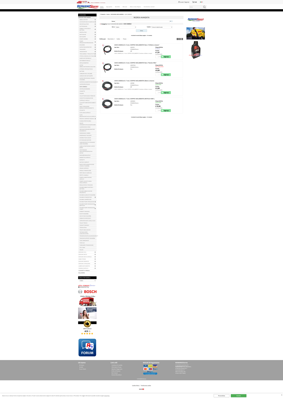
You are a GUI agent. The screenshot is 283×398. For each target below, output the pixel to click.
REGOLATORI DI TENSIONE (86, 185)
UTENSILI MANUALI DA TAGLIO (87, 56)
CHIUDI (281, 395)
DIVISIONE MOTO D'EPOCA (85, 256)
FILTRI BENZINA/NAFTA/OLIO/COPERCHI (88, 115)
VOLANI (81, 249)
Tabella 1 (149, 27)
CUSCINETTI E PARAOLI (84, 270)
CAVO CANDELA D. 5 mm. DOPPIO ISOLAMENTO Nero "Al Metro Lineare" (136, 45)
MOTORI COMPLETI (84, 162)
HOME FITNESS (82, 259)
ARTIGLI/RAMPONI (84, 63)
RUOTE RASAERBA (84, 213)
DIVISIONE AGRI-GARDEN (84, 17)
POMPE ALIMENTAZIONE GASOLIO (86, 178)
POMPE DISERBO (84, 39)
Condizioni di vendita (117, 365)
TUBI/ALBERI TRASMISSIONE (86, 245)
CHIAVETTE (82, 91)
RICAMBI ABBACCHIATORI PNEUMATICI (86, 191)
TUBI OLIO (82, 243)
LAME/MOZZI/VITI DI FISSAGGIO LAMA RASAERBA (87, 143)
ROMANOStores (134, 49)
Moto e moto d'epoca (135, 6)
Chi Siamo (81, 365)
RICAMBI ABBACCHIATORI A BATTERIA (86, 188)
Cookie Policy (107, 395)
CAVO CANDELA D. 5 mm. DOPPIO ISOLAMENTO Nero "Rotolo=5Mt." (135, 63)
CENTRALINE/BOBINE (85, 89)
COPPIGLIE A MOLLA (84, 100)
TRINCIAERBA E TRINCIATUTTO (87, 54)
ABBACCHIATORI (84, 19)
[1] (158, 110)
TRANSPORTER (83, 51)
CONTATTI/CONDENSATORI (86, 98)
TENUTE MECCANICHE (85, 230)
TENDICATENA (83, 227)
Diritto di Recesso (116, 371)
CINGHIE (82, 93)
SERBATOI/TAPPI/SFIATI (85, 218)
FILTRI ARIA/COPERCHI (85, 112)
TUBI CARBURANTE (84, 240)
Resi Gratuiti (115, 373)
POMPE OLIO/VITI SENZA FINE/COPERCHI (86, 182)
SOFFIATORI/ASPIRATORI (86, 47)
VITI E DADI (82, 247)
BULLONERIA (81, 273)
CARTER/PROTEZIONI (85, 84)
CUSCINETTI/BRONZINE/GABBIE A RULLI (88, 103)
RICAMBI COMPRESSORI (85, 199)
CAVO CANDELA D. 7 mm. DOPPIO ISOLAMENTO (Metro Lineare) (134, 81)
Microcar (125, 6)
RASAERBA (82, 45)
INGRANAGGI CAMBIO (85, 133)
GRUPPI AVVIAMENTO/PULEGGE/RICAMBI (88, 124)
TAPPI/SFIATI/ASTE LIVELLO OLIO (87, 220)
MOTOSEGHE (83, 34)
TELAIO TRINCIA (83, 223)
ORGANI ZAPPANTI (84, 168)
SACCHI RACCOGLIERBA (85, 216)
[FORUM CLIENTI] (87, 356)
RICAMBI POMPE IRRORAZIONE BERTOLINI (87, 204)
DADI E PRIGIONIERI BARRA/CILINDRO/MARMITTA (87, 107)
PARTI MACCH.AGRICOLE (86, 173)
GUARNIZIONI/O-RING (85, 127)
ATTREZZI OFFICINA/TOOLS (86, 69)
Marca (113, 27)
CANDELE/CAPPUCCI (83, 268)
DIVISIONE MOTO (82, 254)
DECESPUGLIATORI (84, 24)
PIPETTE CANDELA (84, 175)
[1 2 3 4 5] (158, 92)
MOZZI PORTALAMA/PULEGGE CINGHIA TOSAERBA (87, 165)
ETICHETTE (82, 110)
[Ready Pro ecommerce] (141, 389)
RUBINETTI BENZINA (85, 211)
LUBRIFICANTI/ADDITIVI (84, 266)
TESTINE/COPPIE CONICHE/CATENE (84, 233)
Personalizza (221, 395)
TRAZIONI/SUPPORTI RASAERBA (87, 238)
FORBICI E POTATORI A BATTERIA (85, 29)
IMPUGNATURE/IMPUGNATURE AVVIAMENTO (87, 130)
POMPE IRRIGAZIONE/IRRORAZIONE (86, 42)
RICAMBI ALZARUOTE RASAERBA (87, 195)
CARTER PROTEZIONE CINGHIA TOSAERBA (87, 79)
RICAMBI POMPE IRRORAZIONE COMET (87, 208)
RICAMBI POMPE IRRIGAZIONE (87, 201)
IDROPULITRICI (83, 32)
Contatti (81, 367)
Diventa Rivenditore (117, 375)
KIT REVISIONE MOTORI (85, 140)
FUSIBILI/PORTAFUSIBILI (85, 121)
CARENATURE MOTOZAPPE (86, 76)
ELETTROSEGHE (83, 26)
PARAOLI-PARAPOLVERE (85, 170)
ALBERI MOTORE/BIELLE (85, 58)
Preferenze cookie (146, 385)
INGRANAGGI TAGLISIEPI (85, 135)
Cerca (113, 21)
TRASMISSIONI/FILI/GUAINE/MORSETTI (88, 236)
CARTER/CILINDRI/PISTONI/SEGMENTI (88, 82)
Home (101, 6)
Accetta (238, 395)
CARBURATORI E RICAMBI (86, 73)
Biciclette (117, 6)
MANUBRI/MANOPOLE (85, 155)
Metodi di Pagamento (117, 369)
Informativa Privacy (116, 367)
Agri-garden (109, 6)
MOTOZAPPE (83, 36)
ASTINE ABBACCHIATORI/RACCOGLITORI (87, 66)
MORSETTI (82, 159)
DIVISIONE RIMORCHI (83, 261)
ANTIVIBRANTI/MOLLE (85, 60)
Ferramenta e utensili (149, 6)
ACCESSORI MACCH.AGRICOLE (87, 22)
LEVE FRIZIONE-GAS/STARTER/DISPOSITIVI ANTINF (86, 151)
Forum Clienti (82, 369)
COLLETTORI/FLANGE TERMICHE (87, 96)
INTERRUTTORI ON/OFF (85, 137)
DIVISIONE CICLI (82, 252)
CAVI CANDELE (83, 86)
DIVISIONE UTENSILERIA (84, 263)
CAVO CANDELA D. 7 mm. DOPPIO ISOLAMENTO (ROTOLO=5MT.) (134, 99)
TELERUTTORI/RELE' (84, 225)
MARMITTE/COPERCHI (85, 157)
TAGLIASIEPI (82, 49)
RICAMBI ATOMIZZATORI (86, 197)
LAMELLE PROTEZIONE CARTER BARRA (87, 147)
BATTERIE (82, 71)
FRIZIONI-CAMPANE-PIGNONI (87, 118)
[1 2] (158, 57)
